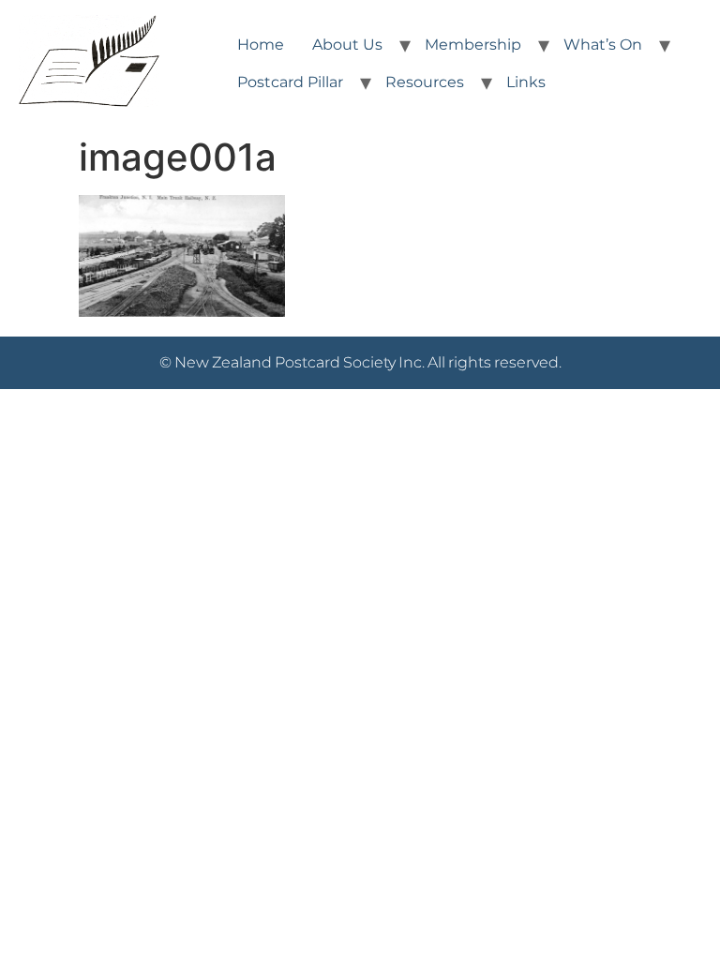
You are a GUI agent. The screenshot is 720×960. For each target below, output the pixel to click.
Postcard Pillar (290, 82)
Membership (473, 44)
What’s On (602, 44)
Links (526, 82)
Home (260, 44)
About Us (347, 44)
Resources (424, 82)
